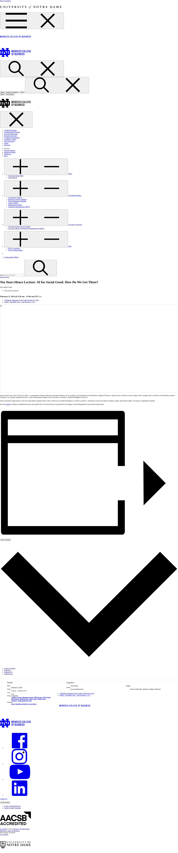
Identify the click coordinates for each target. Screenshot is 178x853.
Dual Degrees (12, 178)
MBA (70, 174)
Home (2, 277)
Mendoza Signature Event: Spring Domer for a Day (21, 300)
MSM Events (41, 699)
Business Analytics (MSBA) (17, 199)
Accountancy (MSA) (15, 197)
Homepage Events (27, 697)
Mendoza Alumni (9, 152)
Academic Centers (10, 139)
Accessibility (4, 834)
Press (6, 156)
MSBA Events (24, 699)
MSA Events (15, 699)
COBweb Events (16, 697)
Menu (2, 94)
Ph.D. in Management (15, 250)
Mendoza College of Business (9, 831)
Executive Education (11, 134)
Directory (7, 145)
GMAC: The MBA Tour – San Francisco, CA (19, 302)
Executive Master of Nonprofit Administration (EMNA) (26, 228)
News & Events (9, 141)
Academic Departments (11, 138)
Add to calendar (5, 540)
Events (6, 277)
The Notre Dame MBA (15, 176)
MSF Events (33, 699)
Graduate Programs (10, 130)
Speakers (14, 701)
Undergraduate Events (25, 701)
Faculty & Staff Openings (12, 808)
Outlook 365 (8, 672)
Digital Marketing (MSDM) (17, 201)
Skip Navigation (5, 1)
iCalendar (7, 670)
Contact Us (3, 799)
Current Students (9, 150)
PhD (69, 246)
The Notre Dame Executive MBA (19, 227)
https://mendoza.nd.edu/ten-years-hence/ (24, 704)
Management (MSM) (15, 205)
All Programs (10, 94)
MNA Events (47, 697)
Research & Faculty (10, 136)
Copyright (3, 829)
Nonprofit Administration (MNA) (19, 207)
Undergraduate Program (12, 132)
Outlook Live (8, 674)
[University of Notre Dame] (31, 11)
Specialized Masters (74, 195)
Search (2, 275)
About (6, 143)
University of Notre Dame (20, 829)
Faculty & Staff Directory (12, 806)
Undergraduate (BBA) (11, 257)
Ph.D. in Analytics (14, 248)
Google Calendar (9, 668)
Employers (7, 154)
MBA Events (38, 697)
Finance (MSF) (13, 203)
